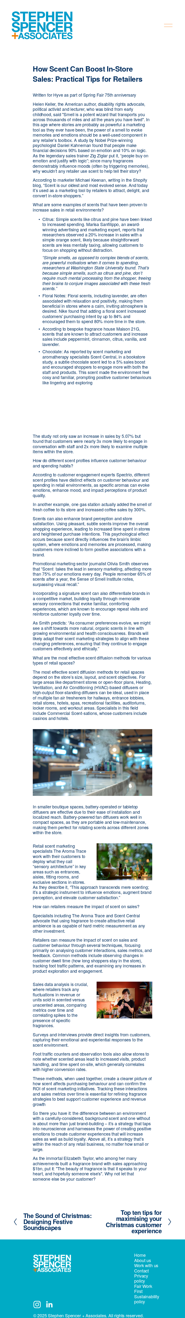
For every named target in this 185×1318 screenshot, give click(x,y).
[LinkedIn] (49, 1304)
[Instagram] (37, 1304)
